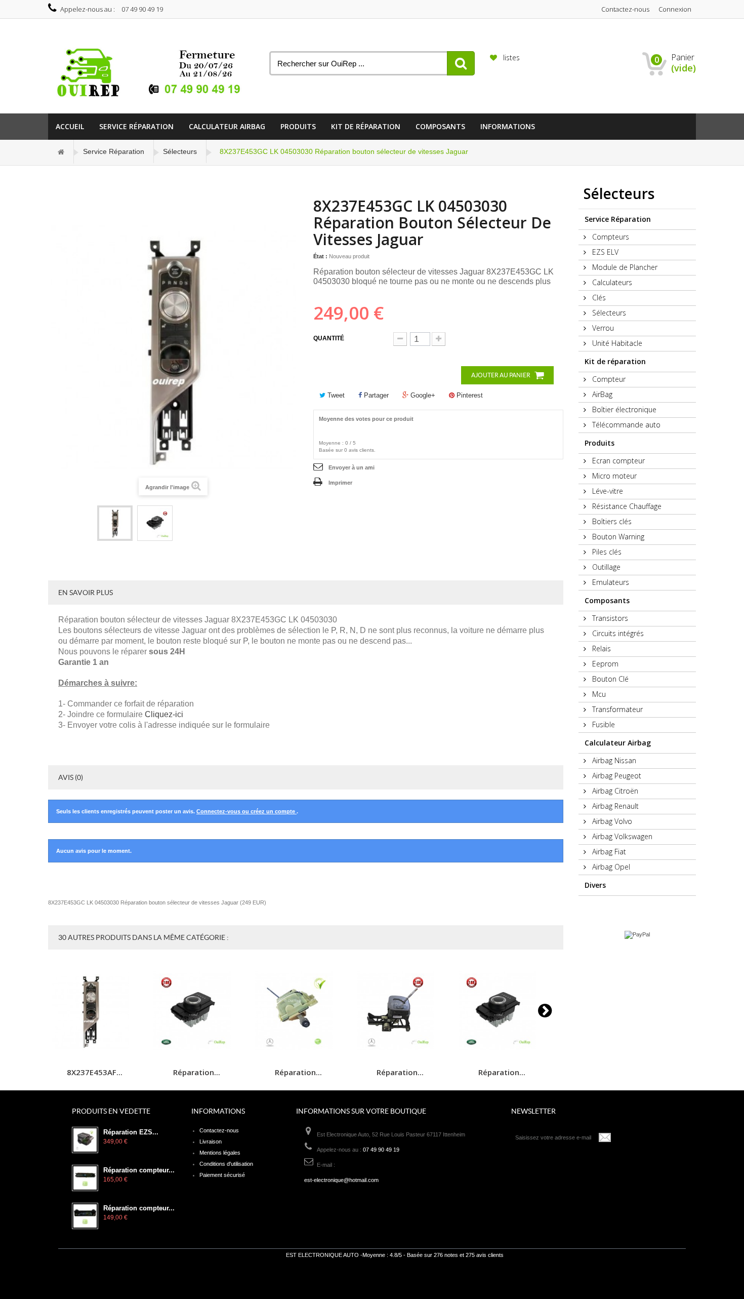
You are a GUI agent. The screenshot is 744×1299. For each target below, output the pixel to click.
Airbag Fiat (608, 851)
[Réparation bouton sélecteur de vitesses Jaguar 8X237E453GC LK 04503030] (115, 523)
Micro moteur (613, 476)
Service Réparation (136, 126)
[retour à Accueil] (61, 152)
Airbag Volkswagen (621, 836)
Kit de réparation (365, 126)
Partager (375, 395)
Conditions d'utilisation (226, 1164)
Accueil (70, 126)
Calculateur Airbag (227, 126)
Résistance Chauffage (626, 506)
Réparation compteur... (139, 1170)
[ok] (605, 1137)
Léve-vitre (606, 491)
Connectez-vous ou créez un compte (246, 811)
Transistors (609, 618)
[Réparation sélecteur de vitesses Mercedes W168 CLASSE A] (400, 1010)
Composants (440, 126)
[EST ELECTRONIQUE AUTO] (151, 73)
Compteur (608, 379)
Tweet (335, 395)
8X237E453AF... (94, 1072)
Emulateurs (609, 582)
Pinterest (468, 395)
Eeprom (604, 663)
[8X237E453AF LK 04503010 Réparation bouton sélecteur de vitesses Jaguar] (95, 1010)
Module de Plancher (623, 267)
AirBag (601, 394)
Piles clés (606, 552)
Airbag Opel (610, 867)
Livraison (210, 1141)
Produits (298, 126)
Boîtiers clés (611, 521)
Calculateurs (611, 282)
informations (507, 126)
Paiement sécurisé (222, 1175)
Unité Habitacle (616, 343)
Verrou (602, 328)
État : (320, 256)
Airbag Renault (614, 806)
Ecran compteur (617, 460)
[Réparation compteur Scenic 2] (85, 1178)
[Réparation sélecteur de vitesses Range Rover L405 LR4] (502, 1010)
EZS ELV (604, 252)
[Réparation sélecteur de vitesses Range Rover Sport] (196, 1010)
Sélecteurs (180, 151)
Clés (598, 297)
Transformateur (616, 709)
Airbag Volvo (611, 821)
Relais (600, 648)
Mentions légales (219, 1153)
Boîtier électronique (623, 409)
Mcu (598, 694)
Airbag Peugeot (615, 775)
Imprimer (340, 483)
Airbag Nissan (613, 760)
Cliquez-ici (164, 714)
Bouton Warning (617, 536)
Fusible (602, 724)
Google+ (421, 395)
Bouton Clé (609, 679)
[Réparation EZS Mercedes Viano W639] (85, 1140)
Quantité (328, 338)
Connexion (674, 9)
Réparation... (196, 1072)
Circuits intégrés (617, 633)
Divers (595, 885)
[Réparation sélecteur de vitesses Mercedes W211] (298, 1010)
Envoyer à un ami (351, 467)
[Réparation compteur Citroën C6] (85, 1216)
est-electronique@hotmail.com (341, 1180)
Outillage (605, 567)
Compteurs (609, 237)
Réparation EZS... (130, 1132)
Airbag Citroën (614, 791)
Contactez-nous (625, 9)
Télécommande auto (625, 424)
